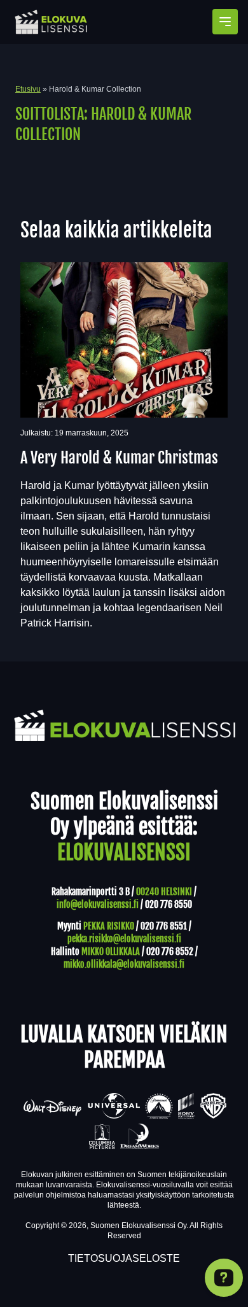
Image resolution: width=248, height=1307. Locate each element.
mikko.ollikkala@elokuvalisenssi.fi (124, 964)
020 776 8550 (168, 904)
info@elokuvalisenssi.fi (98, 904)
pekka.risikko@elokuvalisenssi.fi (124, 938)
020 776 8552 (169, 951)
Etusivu (28, 89)
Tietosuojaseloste (124, 1258)
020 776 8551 (164, 926)
